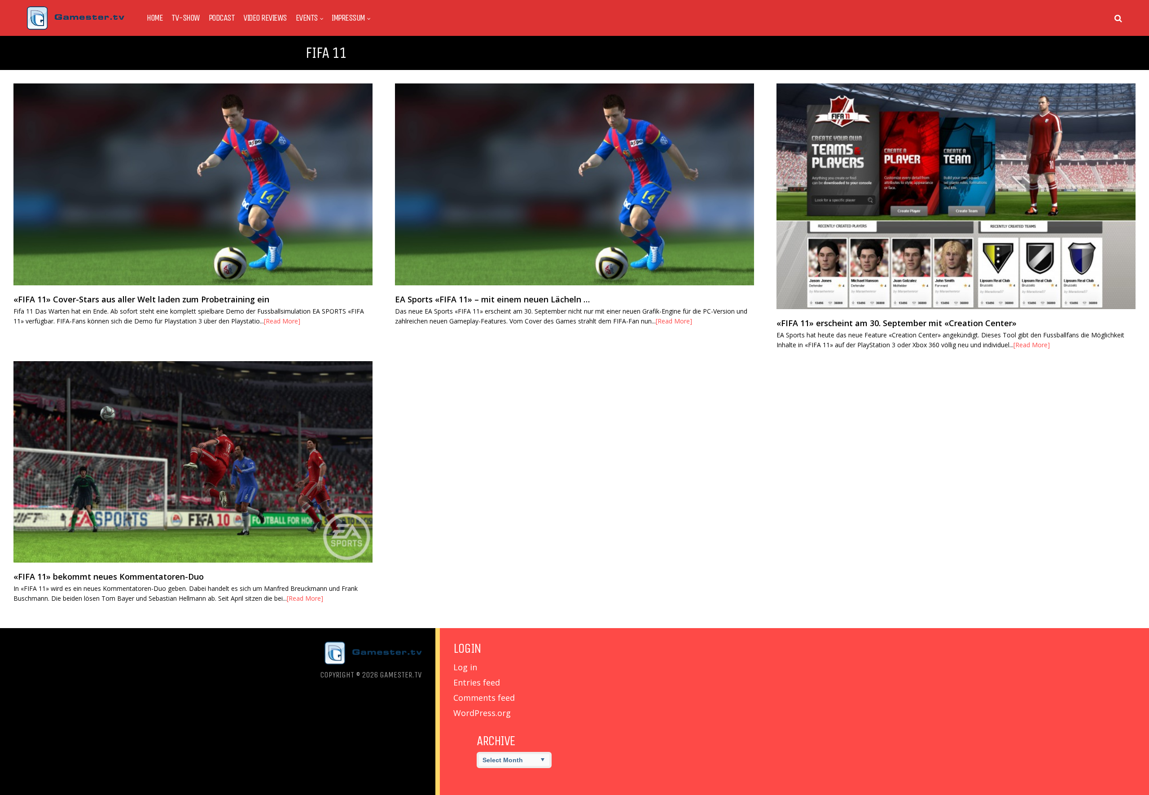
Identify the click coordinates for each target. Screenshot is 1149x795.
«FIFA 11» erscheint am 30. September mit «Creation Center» (896, 323)
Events (307, 17)
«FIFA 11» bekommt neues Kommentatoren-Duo (108, 576)
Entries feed (476, 682)
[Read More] (282, 321)
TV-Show (185, 17)
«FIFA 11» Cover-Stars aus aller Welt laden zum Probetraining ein (141, 299)
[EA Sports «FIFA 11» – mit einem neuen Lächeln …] (574, 184)
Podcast (222, 17)
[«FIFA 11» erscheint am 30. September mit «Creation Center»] (956, 196)
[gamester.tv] (75, 27)
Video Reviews (265, 17)
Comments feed (484, 697)
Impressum (348, 17)
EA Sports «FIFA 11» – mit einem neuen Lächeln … (492, 299)
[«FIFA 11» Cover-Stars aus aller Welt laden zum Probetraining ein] (193, 184)
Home (154, 17)
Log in (465, 667)
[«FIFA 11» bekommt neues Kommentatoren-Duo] (193, 462)
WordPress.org (482, 713)
